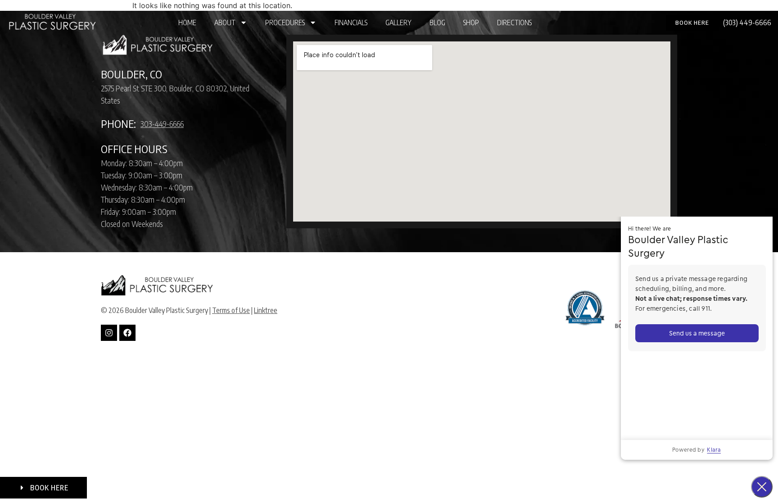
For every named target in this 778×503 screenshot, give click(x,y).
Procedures (285, 22)
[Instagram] (109, 333)
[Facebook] (127, 333)
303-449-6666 (162, 123)
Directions (514, 22)
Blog (437, 22)
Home (187, 22)
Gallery (398, 22)
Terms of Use (231, 310)
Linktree (265, 310)
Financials (351, 22)
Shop (471, 22)
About (224, 22)
